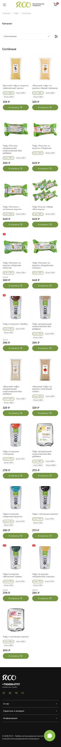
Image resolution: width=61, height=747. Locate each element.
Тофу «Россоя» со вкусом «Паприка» (41, 146)
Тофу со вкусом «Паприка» (11, 452)
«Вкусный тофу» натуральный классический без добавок (12, 390)
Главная (6, 13)
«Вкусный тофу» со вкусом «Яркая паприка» (45, 86)
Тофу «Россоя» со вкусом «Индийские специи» (42, 265)
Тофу (15, 13)
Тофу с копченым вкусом (45, 514)
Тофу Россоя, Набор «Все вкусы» (42, 208)
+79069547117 (11, 684)
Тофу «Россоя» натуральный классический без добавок (12, 149)
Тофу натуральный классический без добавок (41, 326)
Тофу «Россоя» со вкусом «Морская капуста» (12, 265)
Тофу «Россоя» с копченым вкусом (12, 208)
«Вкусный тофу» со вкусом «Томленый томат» (42, 389)
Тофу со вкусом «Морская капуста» (12, 515)
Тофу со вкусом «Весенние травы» (12, 575)
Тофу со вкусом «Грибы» (15, 324)
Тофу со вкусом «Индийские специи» (43, 575)
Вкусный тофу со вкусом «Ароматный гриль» (16, 86)
